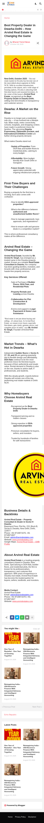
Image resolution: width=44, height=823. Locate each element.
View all (36, 629)
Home (7, 18)
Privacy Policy (20, 817)
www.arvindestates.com (22, 540)
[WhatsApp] (22, 617)
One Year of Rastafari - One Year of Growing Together (12, 652)
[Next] (41, 9)
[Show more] (32, 617)
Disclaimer (32, 817)
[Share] (38, 43)
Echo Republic (10, 715)
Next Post (36, 707)
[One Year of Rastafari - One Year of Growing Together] (12, 638)
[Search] (41, 4)
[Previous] (38, 9)
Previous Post (9, 707)
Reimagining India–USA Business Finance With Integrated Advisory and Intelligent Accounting (31, 654)
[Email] (27, 617)
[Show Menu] (3, 4)
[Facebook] (12, 617)
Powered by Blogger (16, 805)
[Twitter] (17, 617)
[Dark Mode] (36, 4)
